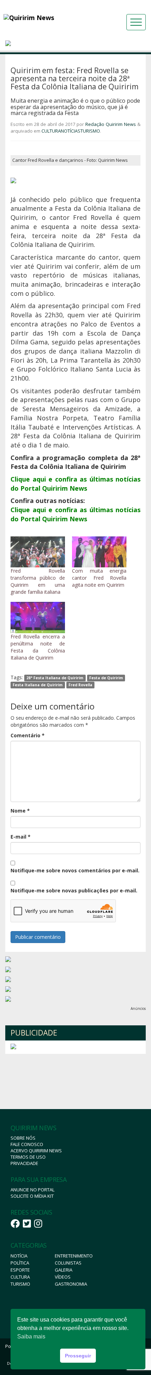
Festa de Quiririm (106, 677)
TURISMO (90, 131)
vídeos (63, 1277)
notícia (19, 1256)
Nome (20, 810)
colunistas (68, 1263)
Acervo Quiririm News (36, 1150)
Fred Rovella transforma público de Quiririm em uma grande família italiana (38, 581)
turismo (20, 1284)
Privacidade (24, 1163)
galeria (63, 1270)
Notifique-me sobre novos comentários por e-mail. (75, 870)
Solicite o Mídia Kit (32, 1196)
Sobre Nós (23, 1138)
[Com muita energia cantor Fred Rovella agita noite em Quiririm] (99, 552)
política (20, 1263)
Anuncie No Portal (32, 1189)
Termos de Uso (28, 1157)
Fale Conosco (27, 1144)
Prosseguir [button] (78, 1355)
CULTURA (51, 131)
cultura (20, 1277)
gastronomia (71, 1284)
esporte (20, 1270)
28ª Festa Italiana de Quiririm (54, 677)
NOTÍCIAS (70, 131)
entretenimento (74, 1256)
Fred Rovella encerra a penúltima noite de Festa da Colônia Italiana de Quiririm (38, 647)
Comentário (28, 735)
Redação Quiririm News (110, 124)
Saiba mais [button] (31, 1336)
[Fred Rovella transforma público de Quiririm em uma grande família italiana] (38, 552)
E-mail (21, 836)
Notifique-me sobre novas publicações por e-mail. (74, 890)
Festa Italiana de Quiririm (38, 684)
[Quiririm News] (48, 17)
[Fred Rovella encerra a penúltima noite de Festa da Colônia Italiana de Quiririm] (38, 617)
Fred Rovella (80, 684)
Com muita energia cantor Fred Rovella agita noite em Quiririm (99, 577)
